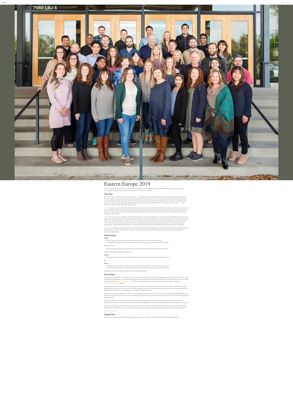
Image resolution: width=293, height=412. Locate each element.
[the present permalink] (103, 235)
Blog (283, 2)
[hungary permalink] (103, 255)
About (288, 2)
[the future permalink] (103, 274)
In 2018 (106, 217)
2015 (161, 203)
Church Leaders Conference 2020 (125, 281)
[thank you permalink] (103, 314)
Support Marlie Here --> (110, 311)
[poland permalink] (103, 263)
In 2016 (106, 208)
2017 (180, 203)
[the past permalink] (103, 194)
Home (4, 2)
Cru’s (137, 197)
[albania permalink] (103, 238)
